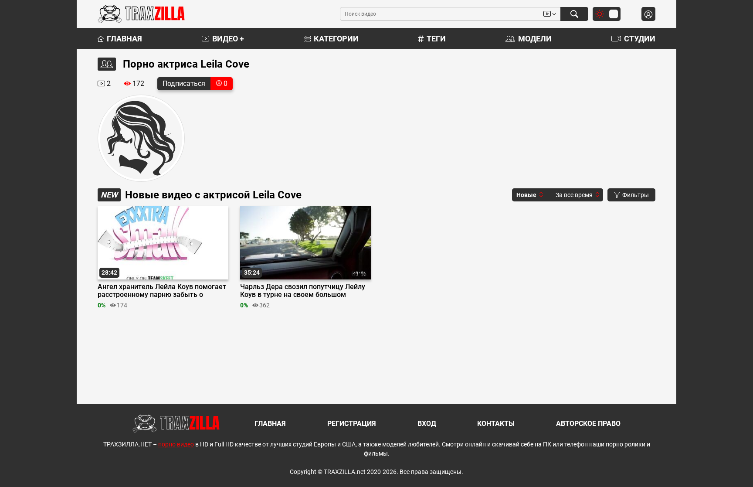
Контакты (496, 423)
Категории (336, 38)
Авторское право (588, 423)
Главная (124, 38)
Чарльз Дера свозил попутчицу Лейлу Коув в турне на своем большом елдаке (302, 291)
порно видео (176, 444)
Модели (535, 38)
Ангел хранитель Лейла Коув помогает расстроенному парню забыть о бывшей (162, 291)
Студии (639, 38)
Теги (436, 38)
